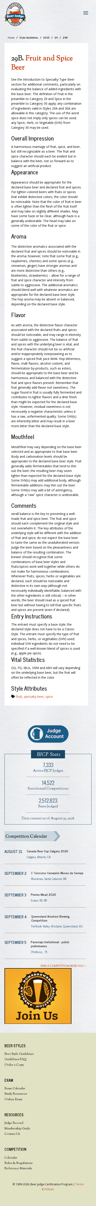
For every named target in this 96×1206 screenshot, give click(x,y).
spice (49, 696)
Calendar (10, 1158)
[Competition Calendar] (45, 836)
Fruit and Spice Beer (42, 63)
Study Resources (15, 1094)
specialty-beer (34, 696)
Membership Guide (17, 1128)
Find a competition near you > (63, 966)
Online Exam (13, 1099)
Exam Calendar (14, 1088)
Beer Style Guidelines (18, 1054)
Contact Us (12, 1134)
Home (11, 37)
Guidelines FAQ (15, 1059)
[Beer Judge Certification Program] (15, 14)
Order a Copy (14, 1065)
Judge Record (13, 1123)
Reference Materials (18, 1168)
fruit (19, 696)
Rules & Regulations (18, 1163)
